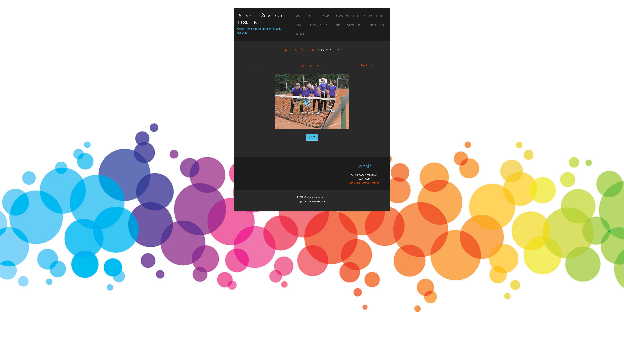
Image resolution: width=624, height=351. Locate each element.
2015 (314, 50)
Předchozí (256, 65)
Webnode (320, 201)
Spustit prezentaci (312, 65)
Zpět (312, 137)
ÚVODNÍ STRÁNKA (296, 50)
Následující (368, 65)
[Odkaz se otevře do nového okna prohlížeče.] (312, 101)
